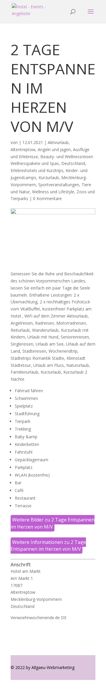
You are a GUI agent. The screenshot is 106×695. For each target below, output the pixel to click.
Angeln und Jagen (54, 149)
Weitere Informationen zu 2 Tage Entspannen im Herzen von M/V (48, 545)
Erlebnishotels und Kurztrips (37, 170)
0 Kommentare (47, 198)
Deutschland (73, 163)
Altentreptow (23, 149)
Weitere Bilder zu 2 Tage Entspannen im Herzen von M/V (53, 523)
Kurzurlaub (49, 177)
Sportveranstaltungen (58, 184)
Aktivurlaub (58, 142)
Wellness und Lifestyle (53, 191)
